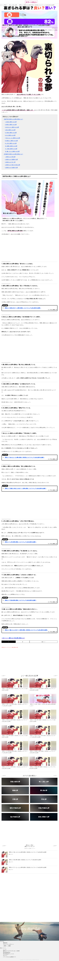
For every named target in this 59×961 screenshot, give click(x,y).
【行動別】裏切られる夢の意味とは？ (13, 154)
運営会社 (5, 942)
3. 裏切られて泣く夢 (10, 162)
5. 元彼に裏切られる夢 (11, 132)
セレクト (5, 955)
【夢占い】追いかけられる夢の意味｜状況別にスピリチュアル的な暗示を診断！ (27, 852)
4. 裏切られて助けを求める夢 (12, 165)
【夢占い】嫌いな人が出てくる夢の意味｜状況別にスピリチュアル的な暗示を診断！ (26, 630)
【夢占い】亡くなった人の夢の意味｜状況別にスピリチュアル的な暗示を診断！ (27, 867)
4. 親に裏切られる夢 (10, 130)
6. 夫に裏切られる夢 (10, 135)
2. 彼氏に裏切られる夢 (11, 124)
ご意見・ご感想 (7, 945)
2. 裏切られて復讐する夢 (11, 159)
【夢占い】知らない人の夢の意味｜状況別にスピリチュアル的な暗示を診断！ (24, 457)
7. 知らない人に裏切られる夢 (12, 138)
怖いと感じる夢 (13, 5)
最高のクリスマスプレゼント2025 (11, 951)
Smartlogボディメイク (8, 954)
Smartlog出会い (7, 952)
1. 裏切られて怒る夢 (10, 157)
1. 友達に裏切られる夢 (11, 122)
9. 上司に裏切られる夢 (11, 143)
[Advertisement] (14, 660)
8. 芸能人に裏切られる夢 (11, 140)
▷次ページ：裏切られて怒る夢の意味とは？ (13, 638)
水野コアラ (4, 27)
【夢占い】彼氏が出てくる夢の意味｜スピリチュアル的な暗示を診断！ (22, 308)
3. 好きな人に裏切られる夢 (12, 127)
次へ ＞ (43, 641)
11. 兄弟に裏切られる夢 (11, 148)
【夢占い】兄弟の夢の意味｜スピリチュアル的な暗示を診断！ (20, 600)
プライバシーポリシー (8, 944)
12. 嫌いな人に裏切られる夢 (12, 151)
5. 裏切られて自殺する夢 (11, 167)
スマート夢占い (4, 5)
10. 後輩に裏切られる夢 (11, 146)
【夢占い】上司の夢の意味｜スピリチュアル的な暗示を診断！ (20, 542)
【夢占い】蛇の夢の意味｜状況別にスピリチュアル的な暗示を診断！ (25, 859)
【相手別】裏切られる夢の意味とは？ (13, 119)
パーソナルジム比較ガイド (9, 957)
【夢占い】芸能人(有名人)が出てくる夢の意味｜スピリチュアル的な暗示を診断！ (25, 488)
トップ (4, 949)
